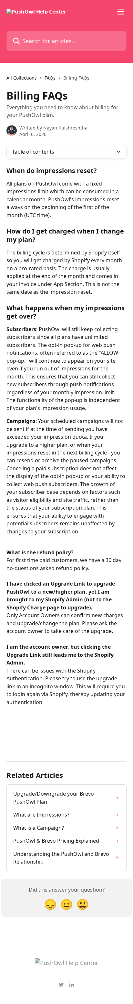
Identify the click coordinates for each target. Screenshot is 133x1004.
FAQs (50, 78)
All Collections (21, 78)
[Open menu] (121, 11)
